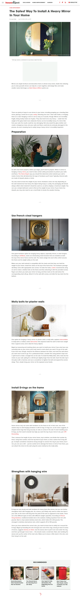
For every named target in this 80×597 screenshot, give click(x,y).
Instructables (64, 339)
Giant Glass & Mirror (35, 88)
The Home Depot (23, 174)
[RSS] (65, 2)
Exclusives (26, 2)
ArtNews (22, 256)
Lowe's (54, 268)
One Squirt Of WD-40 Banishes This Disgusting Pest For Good (47, 584)
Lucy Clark (13, 19)
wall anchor (33, 342)
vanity (35, 115)
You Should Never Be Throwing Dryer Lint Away (31, 583)
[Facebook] (59, 2)
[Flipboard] (62, 2)
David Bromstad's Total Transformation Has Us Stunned (17, 583)
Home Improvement (38, 2)
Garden (49, 2)
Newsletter (73, 2)
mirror (24, 172)
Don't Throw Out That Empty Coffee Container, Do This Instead (62, 584)
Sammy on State (29, 530)
